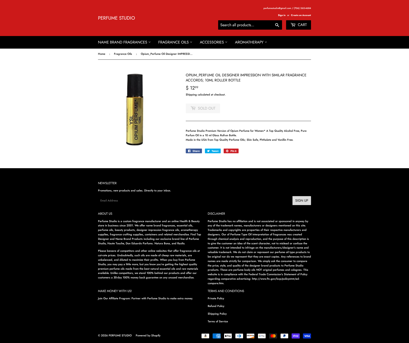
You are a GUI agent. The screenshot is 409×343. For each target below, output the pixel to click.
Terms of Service (218, 321)
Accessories (212, 42)
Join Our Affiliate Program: (114, 298)
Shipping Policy (217, 314)
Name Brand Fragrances (123, 42)
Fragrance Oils (174, 42)
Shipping (191, 95)
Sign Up (301, 200)
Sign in (281, 15)
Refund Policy (216, 306)
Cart (302, 24)
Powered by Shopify (148, 335)
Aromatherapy (250, 42)
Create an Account (301, 15)
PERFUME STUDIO (116, 18)
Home (101, 54)
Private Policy (216, 298)
